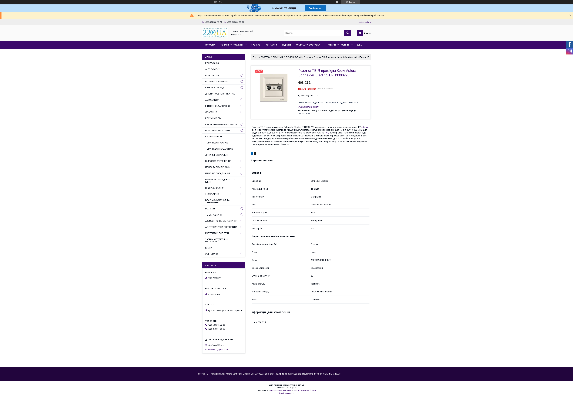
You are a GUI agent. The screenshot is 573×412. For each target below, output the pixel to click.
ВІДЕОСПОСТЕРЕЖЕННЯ (218, 161)
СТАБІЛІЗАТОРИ (213, 136)
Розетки (307, 57)
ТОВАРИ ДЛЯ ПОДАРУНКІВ (219, 149)
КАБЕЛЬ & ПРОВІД (214, 87)
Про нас (255, 45)
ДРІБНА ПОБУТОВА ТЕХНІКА (220, 94)
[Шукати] (347, 33)
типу (327, 133)
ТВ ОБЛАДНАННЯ (214, 215)
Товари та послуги (231, 45)
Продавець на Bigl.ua (286, 388)
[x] (255, 154)
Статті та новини (338, 45)
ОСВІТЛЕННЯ (212, 75)
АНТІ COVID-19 (213, 69)
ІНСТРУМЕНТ (212, 194)
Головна (210, 45)
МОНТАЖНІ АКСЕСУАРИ (217, 130)
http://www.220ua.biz (216, 345)
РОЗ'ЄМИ (210, 208)
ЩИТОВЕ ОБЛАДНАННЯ (217, 106)
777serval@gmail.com (218, 349)
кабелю (364, 127)
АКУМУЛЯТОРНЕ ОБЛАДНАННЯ (221, 221)
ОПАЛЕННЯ (211, 112)
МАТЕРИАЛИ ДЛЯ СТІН (217, 233)
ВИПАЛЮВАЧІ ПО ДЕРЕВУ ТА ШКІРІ (220, 180)
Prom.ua (300, 385)
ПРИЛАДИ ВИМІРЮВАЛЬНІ (218, 167)
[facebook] (252, 154)
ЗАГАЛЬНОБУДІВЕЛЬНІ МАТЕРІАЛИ (216, 240)
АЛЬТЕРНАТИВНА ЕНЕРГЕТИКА (221, 227)
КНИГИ (208, 248)
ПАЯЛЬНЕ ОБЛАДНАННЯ (217, 173)
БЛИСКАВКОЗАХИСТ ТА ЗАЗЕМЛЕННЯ (217, 201)
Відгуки (286, 45)
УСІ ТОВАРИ (211, 254)
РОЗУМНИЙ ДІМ (213, 118)
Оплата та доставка (308, 45)
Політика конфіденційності (304, 390)
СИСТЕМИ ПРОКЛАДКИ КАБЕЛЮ (221, 124)
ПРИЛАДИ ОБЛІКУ (214, 188)
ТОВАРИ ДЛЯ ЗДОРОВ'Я (217, 143)
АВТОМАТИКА (212, 100)
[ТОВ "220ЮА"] (215, 37)
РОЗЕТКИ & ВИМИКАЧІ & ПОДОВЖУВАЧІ (281, 57)
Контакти (271, 45)
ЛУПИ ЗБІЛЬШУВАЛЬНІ (216, 155)
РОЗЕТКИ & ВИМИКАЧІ (216, 81)
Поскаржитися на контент (281, 390)
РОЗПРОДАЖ (212, 63)
